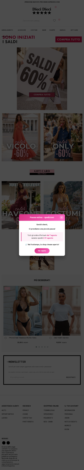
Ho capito (42, 251)
